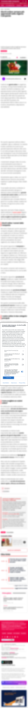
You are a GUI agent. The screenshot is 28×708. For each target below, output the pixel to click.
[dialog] (14, 354)
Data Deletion (6, 382)
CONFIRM (8, 377)
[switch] (22, 354)
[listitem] (14, 351)
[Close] (25, 325)
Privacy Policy (22, 382)
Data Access (14, 382)
